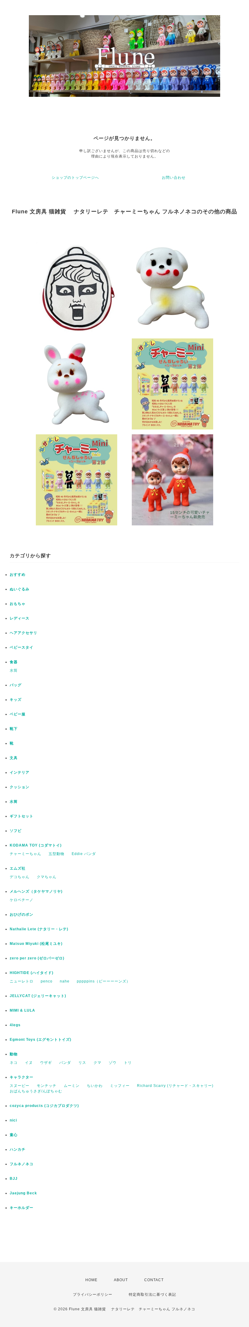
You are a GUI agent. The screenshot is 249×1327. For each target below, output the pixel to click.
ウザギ (46, 1063)
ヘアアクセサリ (23, 633)
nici (13, 1120)
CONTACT (154, 1280)
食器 (14, 662)
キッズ (16, 699)
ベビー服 (18, 714)
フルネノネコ (21, 1164)
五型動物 (56, 854)
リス (82, 1063)
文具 (14, 758)
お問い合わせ (174, 177)
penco (47, 981)
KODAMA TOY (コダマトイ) (36, 845)
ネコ (14, 1063)
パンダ (65, 1063)
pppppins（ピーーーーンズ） (103, 981)
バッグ (16, 685)
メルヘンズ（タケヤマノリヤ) (36, 891)
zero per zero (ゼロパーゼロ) (37, 958)
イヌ (29, 1063)
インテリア (19, 772)
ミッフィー (120, 1086)
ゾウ (113, 1063)
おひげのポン (21, 914)
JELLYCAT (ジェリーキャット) (38, 996)
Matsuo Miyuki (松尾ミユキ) (36, 944)
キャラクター (21, 1077)
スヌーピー (19, 1086)
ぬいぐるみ (19, 589)
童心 (14, 1135)
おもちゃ (18, 604)
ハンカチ (18, 1149)
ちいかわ (95, 1086)
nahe (65, 981)
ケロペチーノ (21, 900)
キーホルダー (21, 1208)
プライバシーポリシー (92, 1294)
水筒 (14, 670)
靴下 (14, 729)
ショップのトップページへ (75, 177)
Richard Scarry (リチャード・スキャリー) (175, 1086)
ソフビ (16, 831)
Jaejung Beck (23, 1193)
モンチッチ (46, 1086)
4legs (15, 1025)
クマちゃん (46, 877)
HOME (91, 1280)
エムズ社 (18, 868)
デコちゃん (19, 877)
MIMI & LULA (22, 1010)
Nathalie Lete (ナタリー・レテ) (39, 929)
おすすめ (18, 574)
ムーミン (72, 1086)
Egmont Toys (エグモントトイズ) (40, 1039)
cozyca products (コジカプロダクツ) (44, 1106)
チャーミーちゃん (25, 854)
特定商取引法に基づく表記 (152, 1294)
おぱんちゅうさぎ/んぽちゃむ (36, 1091)
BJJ (14, 1178)
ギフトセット (21, 816)
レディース (19, 618)
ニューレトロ (21, 981)
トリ (128, 1063)
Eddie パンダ (84, 854)
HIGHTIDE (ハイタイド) (31, 973)
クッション (19, 787)
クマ (97, 1063)
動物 (14, 1054)
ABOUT (121, 1280)
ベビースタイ (21, 647)
